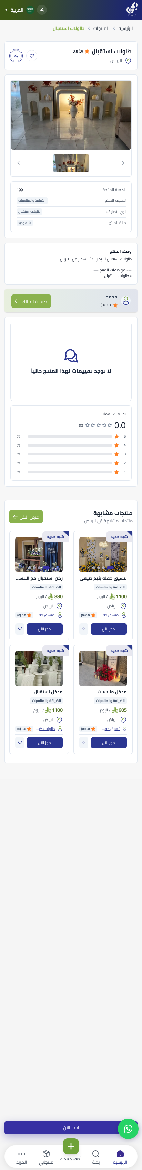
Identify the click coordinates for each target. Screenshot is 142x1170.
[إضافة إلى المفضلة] (32, 55)
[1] (71, 163)
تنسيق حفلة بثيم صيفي (103, 578)
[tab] (71, 163)
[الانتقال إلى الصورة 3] (98, 567)
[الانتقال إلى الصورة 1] (110, 567)
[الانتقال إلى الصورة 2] (103, 567)
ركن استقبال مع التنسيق (39, 578)
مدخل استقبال (48, 691)
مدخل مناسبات (112, 691)
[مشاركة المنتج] (16, 55)
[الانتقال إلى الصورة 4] (93, 567)
